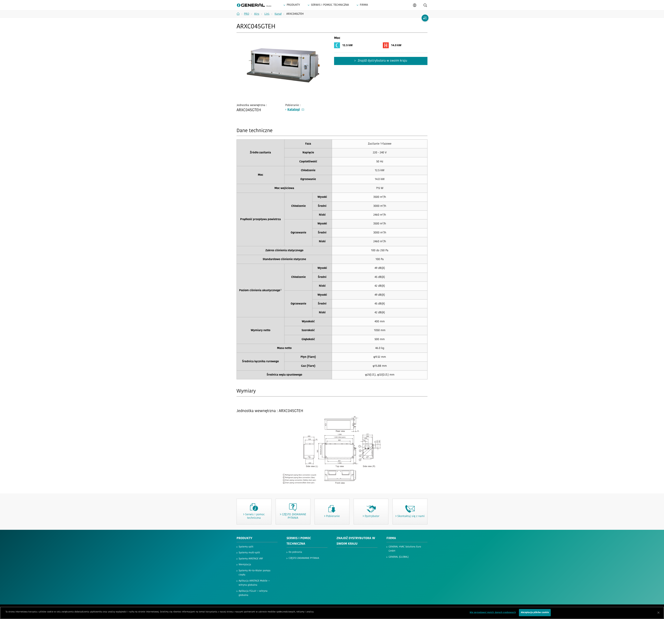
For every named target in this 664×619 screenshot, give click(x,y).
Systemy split (246, 547)
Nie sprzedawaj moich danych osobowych (493, 612)
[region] (332, 613)
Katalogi (293, 109)
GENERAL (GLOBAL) (399, 557)
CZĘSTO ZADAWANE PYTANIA (304, 558)
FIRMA (391, 538)
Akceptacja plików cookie (535, 612)
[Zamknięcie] (658, 612)
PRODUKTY (244, 538)
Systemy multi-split (249, 552)
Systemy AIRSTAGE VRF (251, 558)
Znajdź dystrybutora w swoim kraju (382, 60)
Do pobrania (295, 552)
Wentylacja (245, 564)
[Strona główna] (239, 13)
